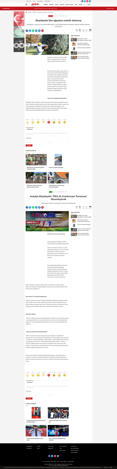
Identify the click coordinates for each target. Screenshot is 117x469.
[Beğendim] (28, 120)
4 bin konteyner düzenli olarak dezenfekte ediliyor (56, 186)
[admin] (90, 1)
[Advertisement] (36, 76)
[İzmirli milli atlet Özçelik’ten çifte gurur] (36, 430)
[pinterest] (42, 30)
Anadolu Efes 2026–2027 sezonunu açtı (58, 421)
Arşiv (61, 448)
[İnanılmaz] (59, 120)
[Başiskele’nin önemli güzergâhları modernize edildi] (36, 159)
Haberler (29, 12)
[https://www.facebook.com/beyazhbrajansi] (82, 1)
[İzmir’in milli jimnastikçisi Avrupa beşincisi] (58, 430)
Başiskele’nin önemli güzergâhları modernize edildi (35, 168)
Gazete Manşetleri (75, 448)
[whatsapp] (33, 30)
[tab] (29, 129)
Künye (34, 1)
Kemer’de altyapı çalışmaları (56, 167)
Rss (43, 461)
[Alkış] (33, 120)
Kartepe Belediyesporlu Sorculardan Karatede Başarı (36, 421)
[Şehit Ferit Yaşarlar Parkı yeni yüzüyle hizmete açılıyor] (36, 177)
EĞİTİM (80, 4)
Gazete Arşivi (62, 450)
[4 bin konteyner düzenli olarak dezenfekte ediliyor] (58, 177)
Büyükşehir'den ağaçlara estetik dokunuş (46, 12)
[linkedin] (39, 30)
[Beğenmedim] (43, 120)
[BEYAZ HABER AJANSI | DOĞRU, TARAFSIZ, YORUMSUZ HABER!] (35, 4)
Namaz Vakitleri (74, 452)
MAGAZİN (62, 4)
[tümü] (84, 4)
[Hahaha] (54, 120)
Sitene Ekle (47, 461)
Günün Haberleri (63, 446)
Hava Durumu (74, 446)
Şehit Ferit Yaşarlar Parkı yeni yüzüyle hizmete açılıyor (34, 186)
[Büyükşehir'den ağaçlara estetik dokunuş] (47, 44)
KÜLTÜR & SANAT (69, 4)
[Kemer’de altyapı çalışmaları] (58, 159)
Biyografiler (50, 448)
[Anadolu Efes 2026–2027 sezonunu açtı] (58, 412)
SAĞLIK (56, 4)
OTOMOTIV (29, 448)
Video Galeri (111, 8)
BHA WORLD (29, 446)
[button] (13, 8)
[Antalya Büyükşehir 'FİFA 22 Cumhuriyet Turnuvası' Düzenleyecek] (47, 221)
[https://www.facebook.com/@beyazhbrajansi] (87, 1)
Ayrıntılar (106, 467)
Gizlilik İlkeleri (47, 1)
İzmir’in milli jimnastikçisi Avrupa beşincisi (57, 439)
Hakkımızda (28, 1)
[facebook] (27, 30)
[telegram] (36, 30)
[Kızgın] (49, 120)
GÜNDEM (46, 4)
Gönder (29, 145)
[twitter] (30, 30)
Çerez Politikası (40, 1)
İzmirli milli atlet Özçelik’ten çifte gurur (35, 439)
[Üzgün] (65, 120)
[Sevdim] (38, 120)
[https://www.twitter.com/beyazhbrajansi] (85, 1)
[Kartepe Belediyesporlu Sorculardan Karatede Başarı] (36, 412)
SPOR (76, 4)
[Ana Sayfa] (26, 12)
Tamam (110, 467)
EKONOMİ (51, 4)
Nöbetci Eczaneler (75, 450)
